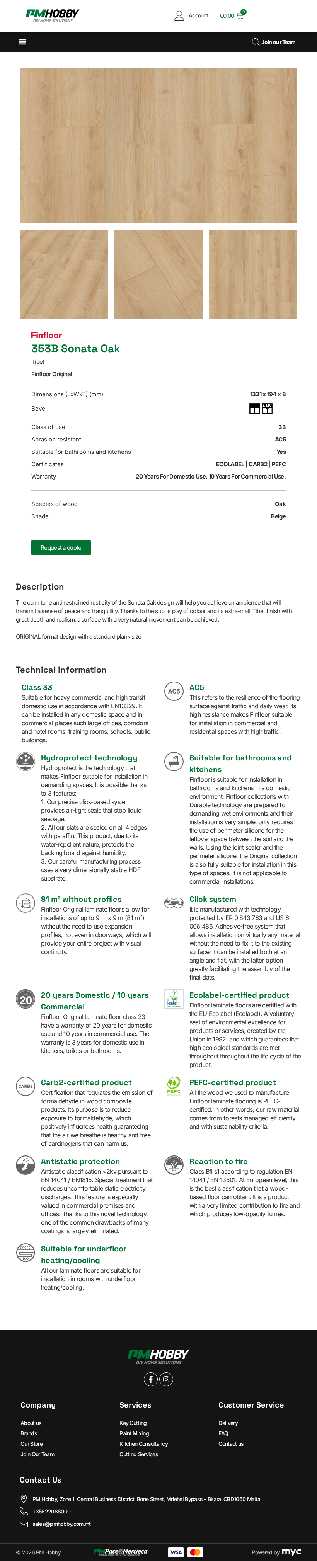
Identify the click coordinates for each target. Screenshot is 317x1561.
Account (198, 15)
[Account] (179, 15)
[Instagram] (166, 1379)
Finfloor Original (51, 374)
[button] (22, 42)
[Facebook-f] (151, 1379)
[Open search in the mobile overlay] (255, 42)
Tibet (37, 361)
